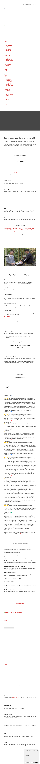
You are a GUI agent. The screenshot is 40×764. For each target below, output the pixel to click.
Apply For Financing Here (20, 234)
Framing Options (9, 46)
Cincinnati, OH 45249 (8, 622)
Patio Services (7, 55)
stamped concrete (24, 289)
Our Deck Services (7, 285)
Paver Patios (8, 56)
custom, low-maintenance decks (10, 142)
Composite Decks (9, 45)
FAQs (6, 70)
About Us (6, 42)
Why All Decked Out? (20, 321)
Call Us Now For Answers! (20, 377)
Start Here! (34, 4)
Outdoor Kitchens (9, 59)
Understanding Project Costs (20, 225)
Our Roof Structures (7, 309)
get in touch (19, 601)
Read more (22, 533)
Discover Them (20, 347)
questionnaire (14, 172)
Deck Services (8, 44)
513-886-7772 (27, 601)
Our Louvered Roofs (7, 316)
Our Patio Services (7, 293)
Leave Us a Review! (8, 671)
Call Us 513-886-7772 (27, 4)
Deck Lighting (8, 49)
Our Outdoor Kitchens (8, 301)
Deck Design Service (9, 51)
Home (6, 41)
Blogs (6, 67)
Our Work (7, 53)
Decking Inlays (8, 50)
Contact (6, 69)
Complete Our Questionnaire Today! (20, 155)
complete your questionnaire (20, 603)
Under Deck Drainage (10, 47)
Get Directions (7, 625)
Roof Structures (8, 64)
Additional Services (9, 60)
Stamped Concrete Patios (10, 58)
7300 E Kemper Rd (7, 620)
